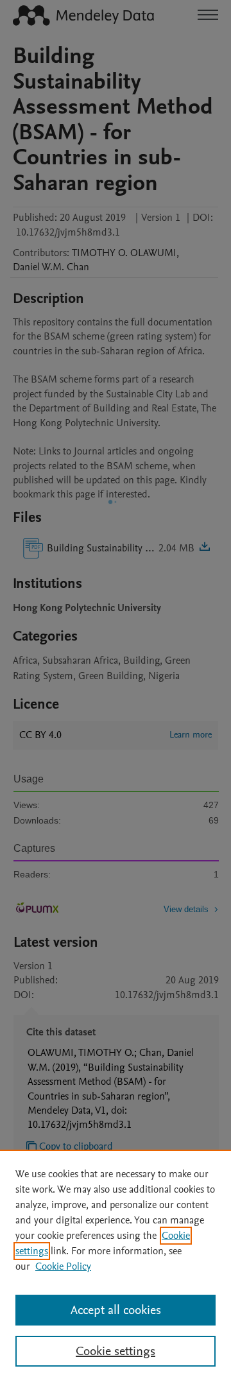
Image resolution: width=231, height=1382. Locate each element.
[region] (115, 1266)
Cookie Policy (63, 1266)
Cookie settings (115, 1351)
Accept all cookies (116, 1310)
